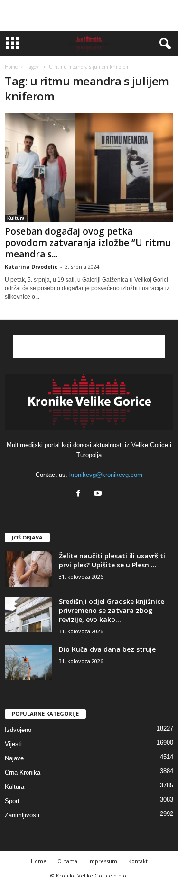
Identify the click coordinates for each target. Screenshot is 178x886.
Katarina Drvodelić (31, 266)
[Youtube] (99, 494)
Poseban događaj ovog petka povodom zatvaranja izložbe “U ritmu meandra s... (88, 242)
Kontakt (138, 861)
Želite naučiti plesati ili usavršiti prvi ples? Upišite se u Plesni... (112, 560)
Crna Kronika (22, 772)
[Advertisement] (89, 15)
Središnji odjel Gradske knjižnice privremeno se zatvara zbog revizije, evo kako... (111, 610)
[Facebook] (80, 494)
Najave (14, 758)
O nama (67, 861)
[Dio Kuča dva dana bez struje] (28, 662)
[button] (163, 44)
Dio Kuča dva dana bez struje (107, 649)
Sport (12, 800)
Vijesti (13, 744)
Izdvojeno (18, 729)
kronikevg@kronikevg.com (105, 474)
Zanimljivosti (22, 815)
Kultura (16, 218)
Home (11, 67)
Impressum (102, 861)
